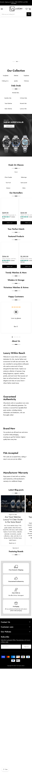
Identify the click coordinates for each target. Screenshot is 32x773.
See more (15, 548)
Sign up (26, 647)
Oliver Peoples (5, 262)
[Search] (29, 14)
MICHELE (22, 262)
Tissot (3, 218)
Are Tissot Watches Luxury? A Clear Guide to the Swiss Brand (13, 519)
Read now (12, 543)
